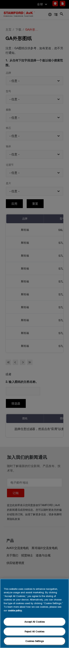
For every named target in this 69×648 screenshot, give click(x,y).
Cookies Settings (34, 641)
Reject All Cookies (34, 631)
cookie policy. (15, 610)
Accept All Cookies (34, 621)
